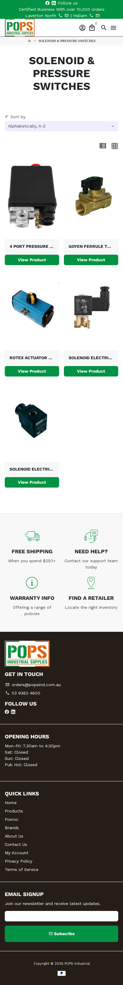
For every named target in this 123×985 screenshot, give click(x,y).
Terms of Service (22, 869)
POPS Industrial (77, 964)
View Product (32, 259)
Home (11, 802)
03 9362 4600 (22, 693)
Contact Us (16, 844)
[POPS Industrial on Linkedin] (54, 3)
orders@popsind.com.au (33, 684)
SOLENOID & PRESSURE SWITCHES (67, 41)
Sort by (15, 116)
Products (14, 811)
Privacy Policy (18, 861)
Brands (12, 827)
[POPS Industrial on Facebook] (47, 3)
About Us (14, 836)
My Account (16, 852)
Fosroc (12, 819)
